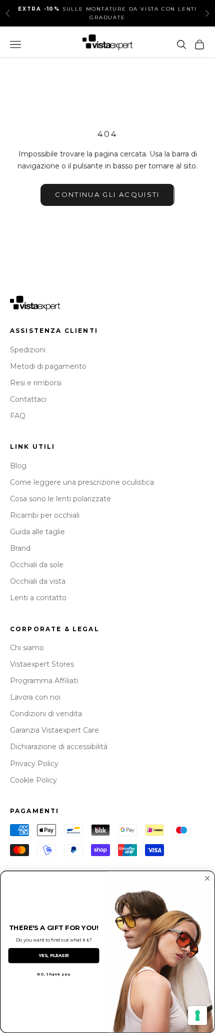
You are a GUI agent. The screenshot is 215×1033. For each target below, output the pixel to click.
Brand (20, 548)
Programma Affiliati (44, 680)
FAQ (18, 415)
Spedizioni (28, 349)
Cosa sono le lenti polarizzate (60, 498)
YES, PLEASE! (53, 955)
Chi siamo (27, 647)
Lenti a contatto (38, 597)
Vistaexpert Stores (42, 664)
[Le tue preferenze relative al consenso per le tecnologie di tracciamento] (197, 1015)
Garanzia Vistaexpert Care (54, 730)
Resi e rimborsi (36, 382)
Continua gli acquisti (107, 194)
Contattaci (28, 399)
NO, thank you (53, 974)
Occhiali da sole (37, 564)
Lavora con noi (35, 697)
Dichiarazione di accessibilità (59, 746)
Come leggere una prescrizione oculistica (82, 482)
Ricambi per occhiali (45, 515)
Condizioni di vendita (46, 713)
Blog (18, 465)
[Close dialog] (207, 879)
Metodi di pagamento (48, 366)
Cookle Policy (33, 780)
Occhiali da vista (38, 581)
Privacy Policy (34, 763)
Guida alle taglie (37, 531)
